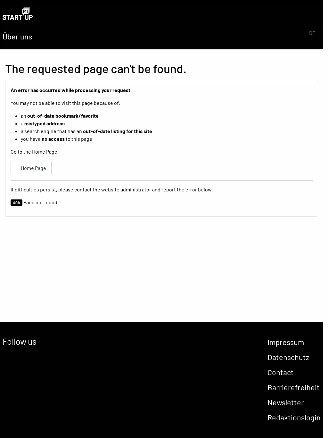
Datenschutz (288, 357)
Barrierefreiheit (293, 387)
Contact (280, 372)
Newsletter (285, 402)
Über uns (17, 36)
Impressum (285, 342)
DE (312, 33)
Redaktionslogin (294, 417)
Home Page (33, 168)
